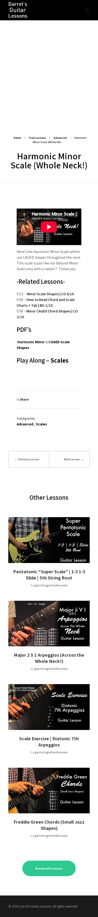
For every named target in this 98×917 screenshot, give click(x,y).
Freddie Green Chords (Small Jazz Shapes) (49, 825)
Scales (59, 360)
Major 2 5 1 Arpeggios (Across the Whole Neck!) (49, 658)
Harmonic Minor (31, 341)
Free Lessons (37, 137)
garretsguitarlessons (51, 585)
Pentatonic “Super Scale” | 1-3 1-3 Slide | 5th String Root (49, 574)
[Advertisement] (49, 72)
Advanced (60, 137)
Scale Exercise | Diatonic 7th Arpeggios (49, 741)
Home (17, 137)
